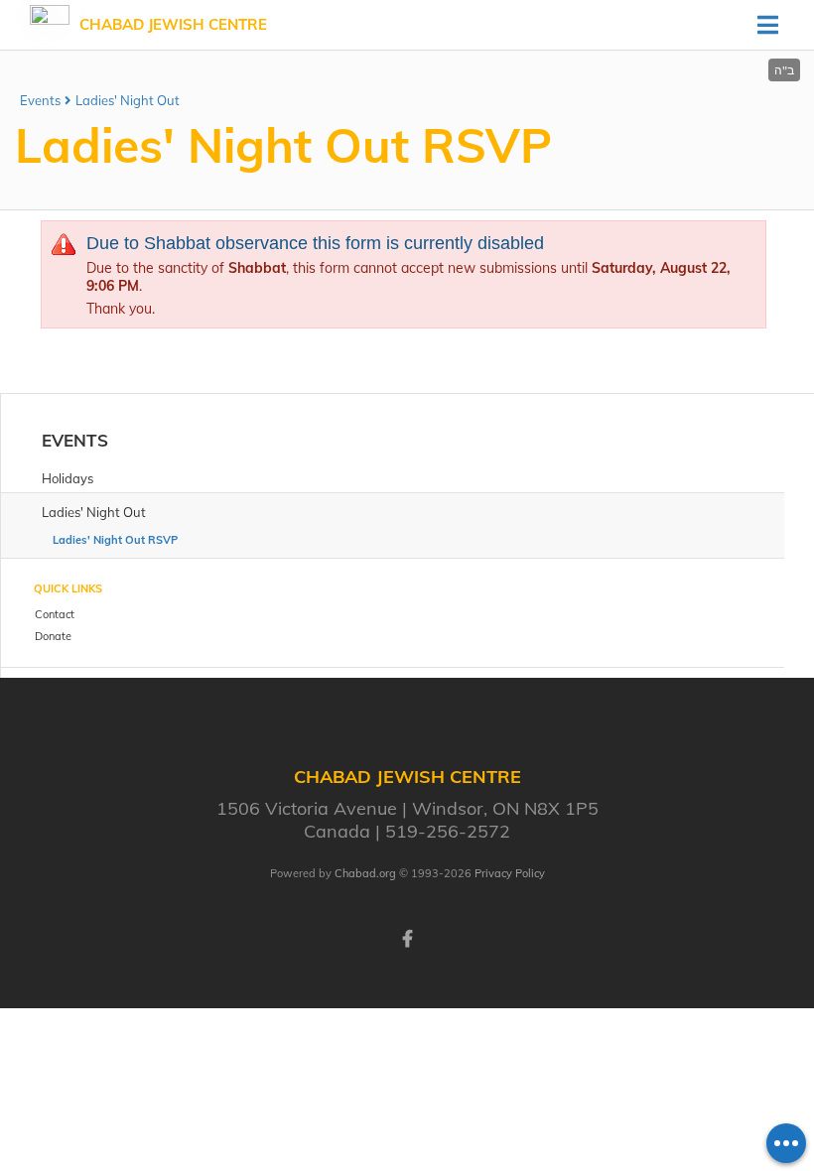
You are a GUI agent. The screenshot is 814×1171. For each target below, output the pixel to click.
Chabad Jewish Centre (173, 24)
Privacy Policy (510, 873)
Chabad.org (365, 873)
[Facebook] (407, 937)
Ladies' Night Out (127, 100)
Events (40, 100)
